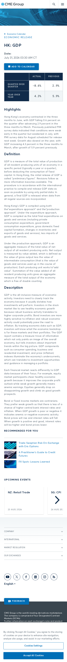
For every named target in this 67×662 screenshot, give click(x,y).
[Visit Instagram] (44, 577)
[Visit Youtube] (7, 577)
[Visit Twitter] (16, 577)
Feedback (18, 601)
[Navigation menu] (62, 4)
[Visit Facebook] (26, 577)
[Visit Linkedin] (35, 577)
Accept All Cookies (33, 655)
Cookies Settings (33, 646)
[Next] (57, 501)
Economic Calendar (16, 34)
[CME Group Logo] (12, 4)
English (8, 584)
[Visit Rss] (54, 577)
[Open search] (54, 4)
